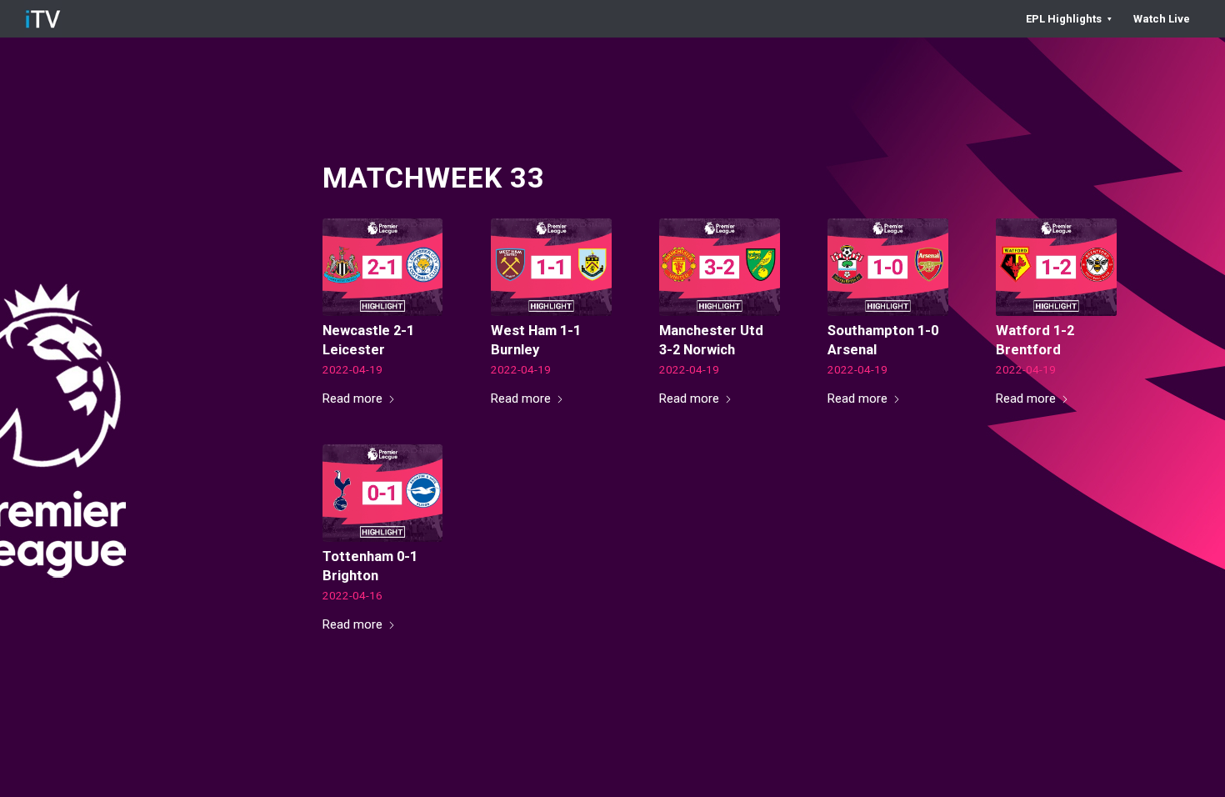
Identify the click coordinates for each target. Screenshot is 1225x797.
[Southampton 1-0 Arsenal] (888, 267)
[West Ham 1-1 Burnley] (551, 267)
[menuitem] (1068, 19)
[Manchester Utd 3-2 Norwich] (719, 267)
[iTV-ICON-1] (43, 19)
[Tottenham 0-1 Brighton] (382, 493)
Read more (352, 398)
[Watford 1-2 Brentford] (1056, 267)
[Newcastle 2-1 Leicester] (382, 267)
